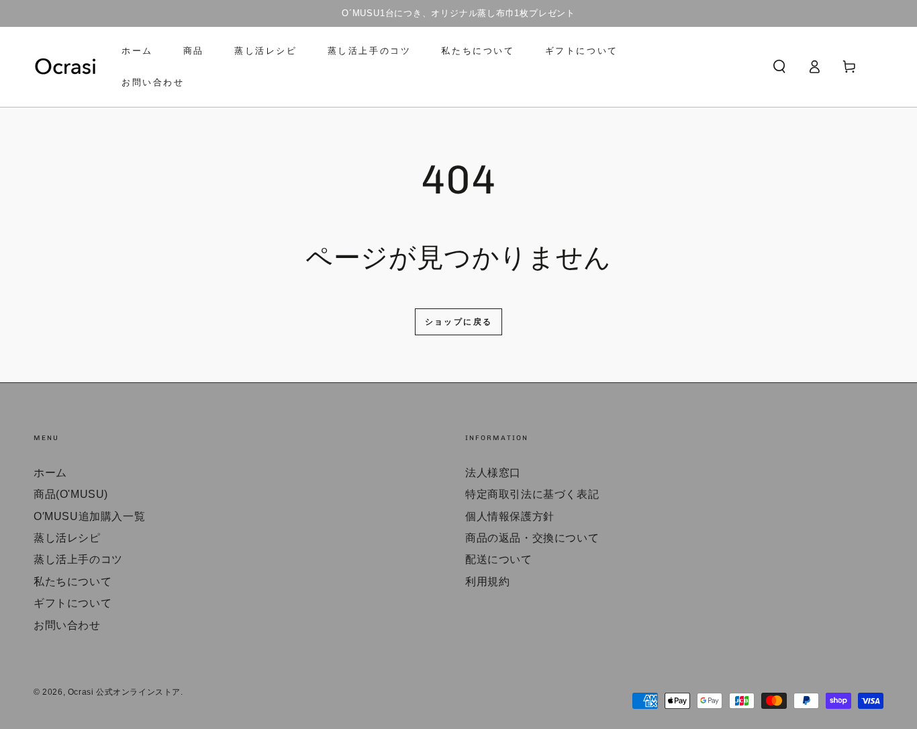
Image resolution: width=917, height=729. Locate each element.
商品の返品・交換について (532, 538)
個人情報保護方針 (509, 516)
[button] (779, 66)
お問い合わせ (67, 625)
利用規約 (487, 581)
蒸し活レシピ (67, 538)
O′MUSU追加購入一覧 (89, 516)
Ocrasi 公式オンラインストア (124, 692)
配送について (498, 559)
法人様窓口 (493, 472)
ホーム (50, 472)
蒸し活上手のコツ (78, 559)
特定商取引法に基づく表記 (532, 494)
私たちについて (72, 581)
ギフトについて (72, 603)
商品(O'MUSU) (71, 494)
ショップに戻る (459, 322)
